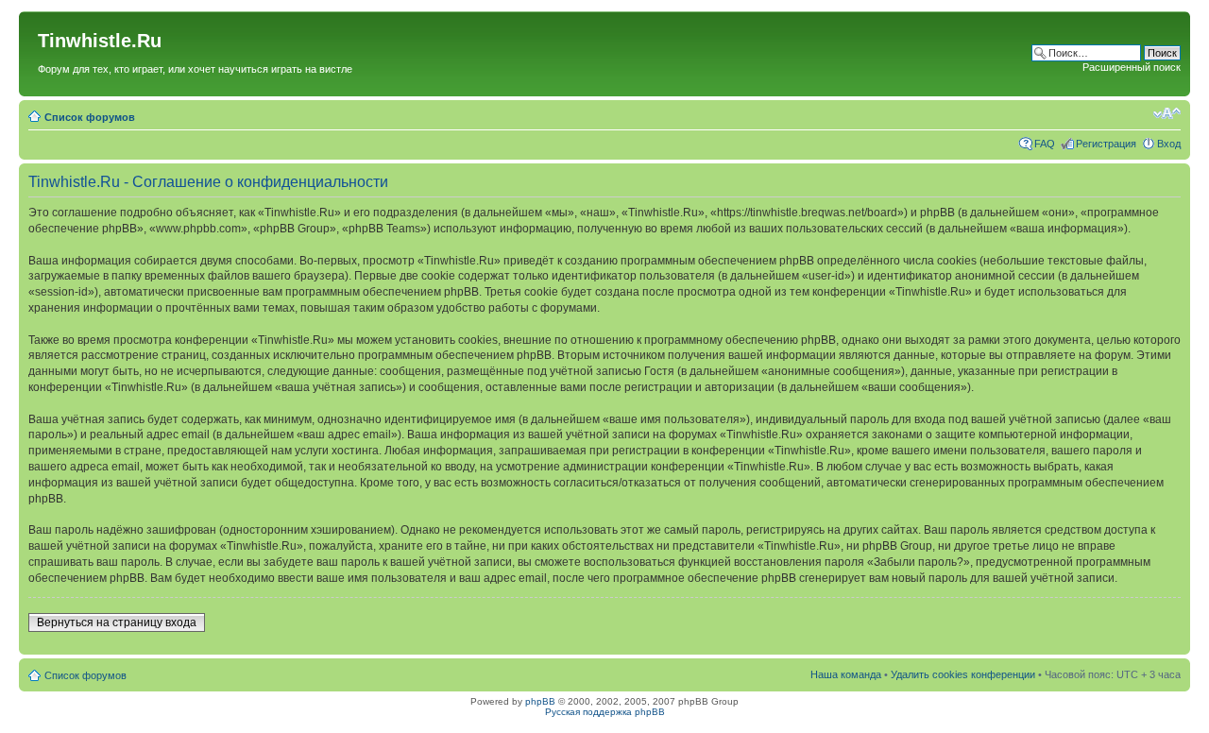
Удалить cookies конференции (963, 674)
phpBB (540, 701)
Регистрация (1106, 143)
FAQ (1044, 143)
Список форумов (89, 117)
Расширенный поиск (1131, 67)
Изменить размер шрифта (1167, 113)
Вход (1169, 143)
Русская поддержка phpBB (605, 712)
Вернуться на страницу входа (116, 622)
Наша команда (845, 674)
